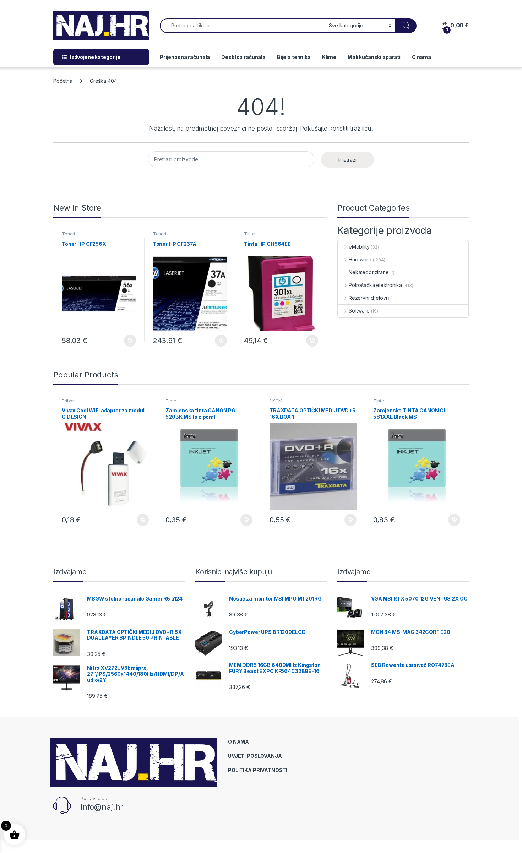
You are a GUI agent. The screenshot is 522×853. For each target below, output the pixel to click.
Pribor (68, 400)
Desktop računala (243, 57)
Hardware (360, 259)
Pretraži (347, 160)
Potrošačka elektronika (375, 285)
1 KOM (276, 400)
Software (359, 311)
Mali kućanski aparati (374, 57)
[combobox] (242, 25)
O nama (421, 57)
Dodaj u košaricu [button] (126, 341)
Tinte (249, 234)
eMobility (359, 247)
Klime (329, 57)
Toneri (68, 234)
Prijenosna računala (185, 57)
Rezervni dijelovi (368, 298)
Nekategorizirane (369, 272)
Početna (62, 81)
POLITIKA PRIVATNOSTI (257, 770)
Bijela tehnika (294, 57)
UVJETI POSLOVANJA (255, 756)
